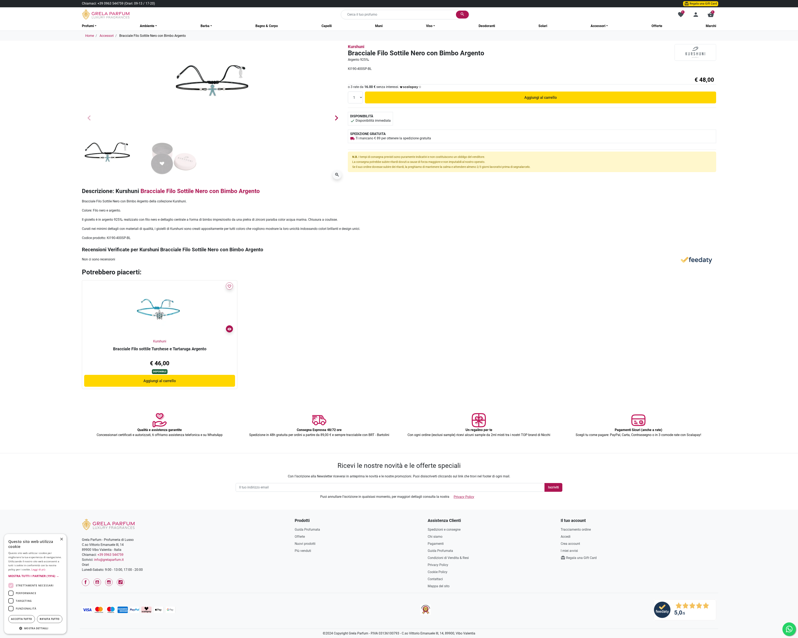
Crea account (570, 544)
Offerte (300, 537)
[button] (710, 14)
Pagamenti (436, 544)
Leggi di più (38, 569)
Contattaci (435, 579)
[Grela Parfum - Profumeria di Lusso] (108, 524)
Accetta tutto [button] (21, 619)
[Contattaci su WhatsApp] (789, 629)
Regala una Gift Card (703, 3)
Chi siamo (435, 537)
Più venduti (303, 551)
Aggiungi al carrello (540, 97)
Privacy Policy (464, 497)
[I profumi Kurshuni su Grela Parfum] (695, 52)
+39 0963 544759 (110, 3)
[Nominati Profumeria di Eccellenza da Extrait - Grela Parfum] (425, 610)
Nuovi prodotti (305, 544)
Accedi (565, 537)
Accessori (107, 36)
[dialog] (35, 584)
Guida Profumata (307, 529)
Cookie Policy (437, 572)
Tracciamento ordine (576, 529)
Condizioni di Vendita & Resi (448, 558)
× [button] (61, 539)
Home (89, 36)
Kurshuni (356, 46)
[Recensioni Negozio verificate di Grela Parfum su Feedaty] (685, 610)
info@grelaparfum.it (109, 560)
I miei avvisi (569, 551)
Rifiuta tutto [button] (49, 619)
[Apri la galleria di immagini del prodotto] (337, 174)
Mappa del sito (438, 586)
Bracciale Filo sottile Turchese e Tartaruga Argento (159, 348)
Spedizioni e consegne (444, 529)
